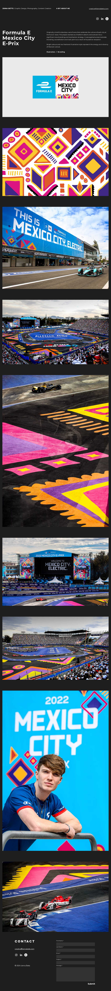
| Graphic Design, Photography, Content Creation (32, 8)
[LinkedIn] (102, 18)
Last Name (59, 947)
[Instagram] (97, 18)
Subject (58, 959)
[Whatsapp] (107, 18)
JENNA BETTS (8, 8)
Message (59, 965)
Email (58, 953)
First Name (59, 940)
